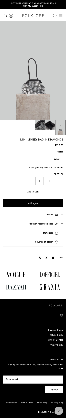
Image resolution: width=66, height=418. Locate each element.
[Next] (4, 4)
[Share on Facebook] (53, 258)
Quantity (58, 173)
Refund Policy (56, 335)
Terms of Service (54, 339)
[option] (33, 70)
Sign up (54, 389)
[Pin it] (40, 258)
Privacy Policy (56, 344)
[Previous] (61, 4)
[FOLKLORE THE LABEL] (33, 15)
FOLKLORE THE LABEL (47, 412)
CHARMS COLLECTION (33, 6)
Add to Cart (33, 191)
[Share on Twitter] (46, 258)
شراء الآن (33, 203)
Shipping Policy (55, 330)
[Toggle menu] (60, 15)
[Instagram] (61, 315)
